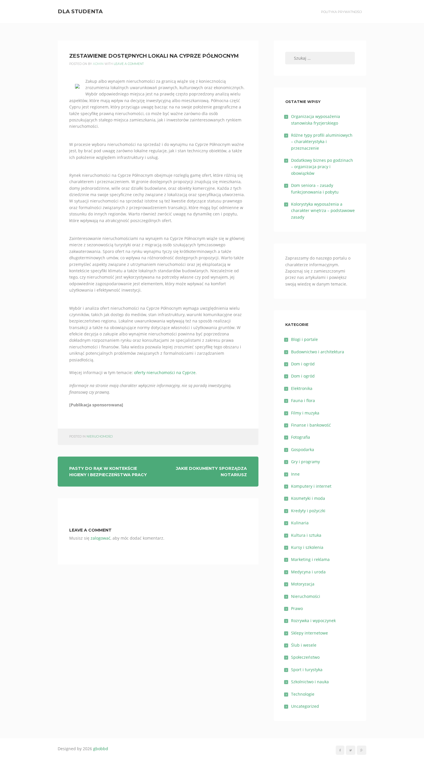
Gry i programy (305, 461)
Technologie (302, 694)
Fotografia (300, 437)
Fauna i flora (303, 400)
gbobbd (100, 748)
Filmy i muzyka (305, 413)
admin (98, 64)
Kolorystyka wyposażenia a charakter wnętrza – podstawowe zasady (323, 210)
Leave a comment (129, 64)
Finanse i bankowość (311, 425)
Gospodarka (302, 449)
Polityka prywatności (341, 12)
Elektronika (301, 388)
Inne (295, 474)
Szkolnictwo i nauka (310, 681)
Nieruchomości (100, 436)
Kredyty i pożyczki (308, 510)
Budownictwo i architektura (317, 351)
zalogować (100, 538)
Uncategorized (305, 706)
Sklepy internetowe (309, 633)
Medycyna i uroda (308, 572)
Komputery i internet (311, 486)
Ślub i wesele (303, 645)
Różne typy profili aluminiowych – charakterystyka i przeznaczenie (321, 141)
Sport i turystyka (306, 669)
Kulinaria (300, 522)
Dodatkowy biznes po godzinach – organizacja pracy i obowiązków (322, 166)
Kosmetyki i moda (308, 498)
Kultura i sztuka (306, 535)
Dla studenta (80, 11)
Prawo (297, 608)
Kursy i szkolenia (307, 547)
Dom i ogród (303, 364)
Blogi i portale (304, 339)
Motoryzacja (302, 584)
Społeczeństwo (305, 657)
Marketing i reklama (310, 559)
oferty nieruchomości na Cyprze (165, 372)
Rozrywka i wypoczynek (313, 620)
